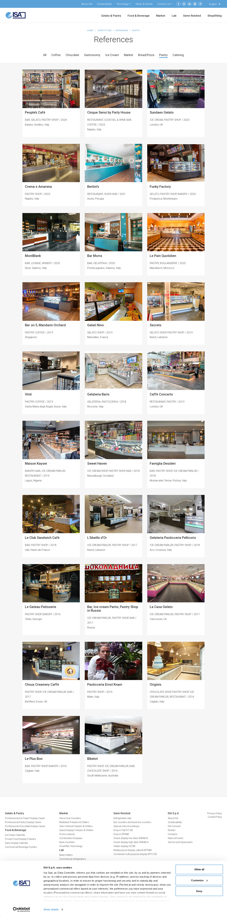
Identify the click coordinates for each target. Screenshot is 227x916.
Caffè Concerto (161, 394)
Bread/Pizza (146, 55)
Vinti (28, 394)
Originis (155, 685)
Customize (197, 880)
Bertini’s (93, 187)
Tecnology (122, 3)
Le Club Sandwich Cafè (42, 538)
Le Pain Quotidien (163, 256)
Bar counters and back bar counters (132, 822)
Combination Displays (70, 838)
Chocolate (72, 55)
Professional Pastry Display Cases (23, 822)
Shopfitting (215, 15)
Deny (199, 891)
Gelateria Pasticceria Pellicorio (173, 538)
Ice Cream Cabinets (15, 835)
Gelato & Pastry (111, 15)
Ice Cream (112, 55)
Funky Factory (160, 187)
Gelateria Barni (98, 394)
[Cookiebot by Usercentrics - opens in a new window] (21, 909)
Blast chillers (66, 855)
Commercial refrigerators (72, 859)
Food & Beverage (139, 15)
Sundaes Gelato (162, 112)
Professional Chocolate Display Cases (25, 826)
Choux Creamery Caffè (42, 685)
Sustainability (104, 3)
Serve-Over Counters (70, 818)
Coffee (56, 55)
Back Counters (67, 842)
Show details (51, 909)
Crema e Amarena (38, 187)
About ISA (86, 3)
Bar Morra (94, 256)
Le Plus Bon (34, 759)
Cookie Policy (215, 817)
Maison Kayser (36, 463)
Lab (174, 15)
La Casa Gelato (161, 607)
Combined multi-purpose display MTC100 (135, 854)
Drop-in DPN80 (121, 834)
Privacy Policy (214, 813)
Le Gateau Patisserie (40, 607)
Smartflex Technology (70, 846)
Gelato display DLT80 (124, 846)
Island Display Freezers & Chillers (76, 830)
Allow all (199, 869)
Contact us (163, 3)
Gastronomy (92, 55)
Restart (171, 830)
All (44, 55)
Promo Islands (67, 834)
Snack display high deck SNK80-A (131, 842)
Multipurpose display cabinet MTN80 (133, 850)
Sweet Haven (97, 463)
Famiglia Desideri (163, 463)
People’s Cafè (35, 112)
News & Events (144, 3)
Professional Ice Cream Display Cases (25, 818)
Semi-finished (192, 15)
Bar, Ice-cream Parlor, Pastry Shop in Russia (112, 608)
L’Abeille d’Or (97, 538)
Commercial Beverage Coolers (21, 847)
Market (160, 15)
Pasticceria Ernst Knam (104, 685)
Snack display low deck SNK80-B (131, 838)
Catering (178, 55)
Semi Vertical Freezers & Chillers (76, 826)
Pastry (163, 55)
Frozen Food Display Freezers (20, 839)
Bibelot (92, 759)
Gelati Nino (95, 325)
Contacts (172, 834)
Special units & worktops (126, 826)
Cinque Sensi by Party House (108, 112)
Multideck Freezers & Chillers (74, 822)
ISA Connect (174, 826)
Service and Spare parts (180, 842)
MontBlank (33, 256)
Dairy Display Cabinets (16, 843)
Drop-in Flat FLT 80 (123, 830)
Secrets (155, 325)
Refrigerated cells (122, 818)
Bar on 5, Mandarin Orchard (45, 325)
